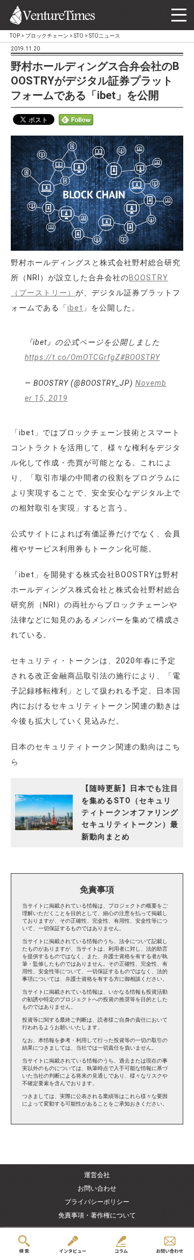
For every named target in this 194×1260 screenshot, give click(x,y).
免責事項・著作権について (97, 1215)
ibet (75, 307)
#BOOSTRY (140, 357)
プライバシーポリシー (97, 1202)
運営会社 (97, 1175)
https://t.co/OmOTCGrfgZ (72, 357)
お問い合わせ (97, 1188)
